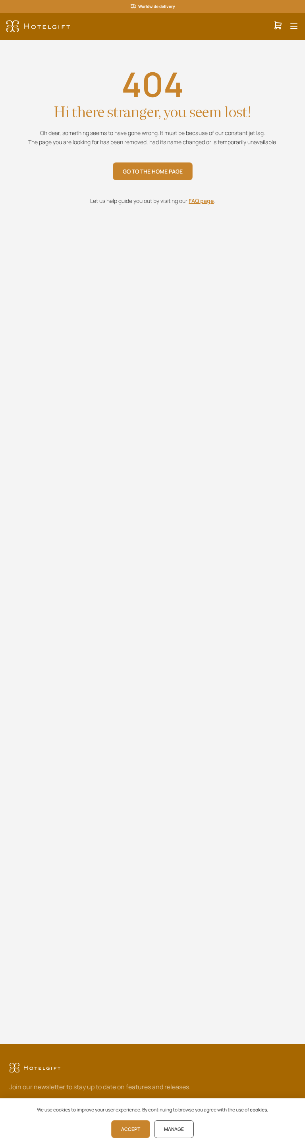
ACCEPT (130, 1129)
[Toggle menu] (294, 26)
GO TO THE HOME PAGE (153, 171)
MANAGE (174, 1129)
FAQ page (201, 201)
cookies (258, 1109)
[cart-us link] (278, 26)
